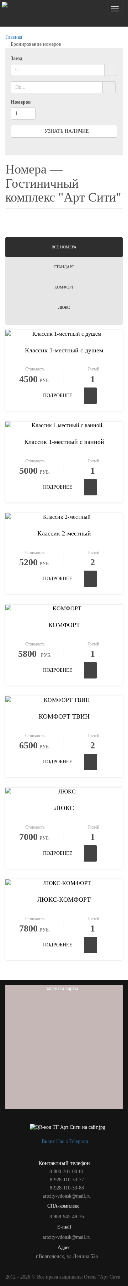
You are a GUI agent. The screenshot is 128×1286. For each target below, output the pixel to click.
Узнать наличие (66, 131)
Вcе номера (64, 247)
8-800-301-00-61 (66, 1171)
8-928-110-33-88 (66, 1188)
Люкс (64, 307)
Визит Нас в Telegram (64, 1141)
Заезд (16, 58)
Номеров (21, 102)
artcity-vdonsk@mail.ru (66, 1237)
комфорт (64, 287)
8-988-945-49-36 (66, 1216)
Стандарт (64, 267)
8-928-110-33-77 (66, 1179)
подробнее (58, 395)
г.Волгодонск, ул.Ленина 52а (66, 1256)
